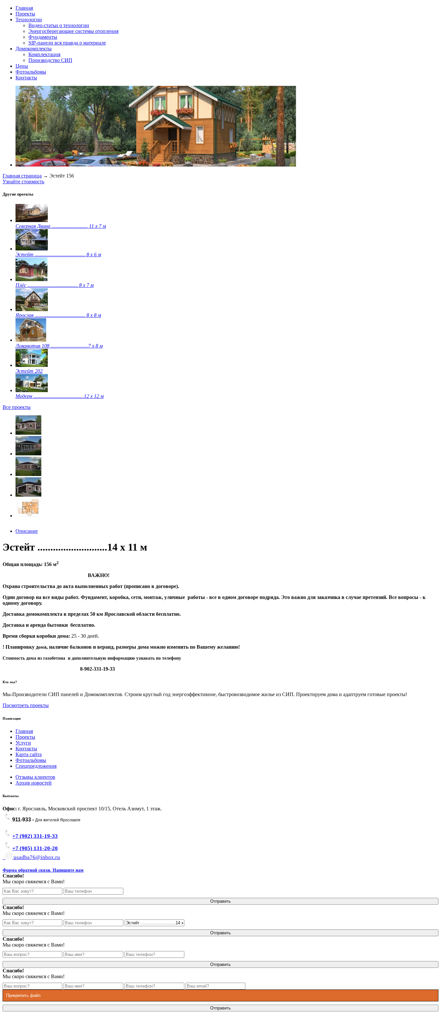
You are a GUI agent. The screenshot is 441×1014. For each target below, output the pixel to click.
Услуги (23, 742)
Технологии (28, 19)
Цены (21, 66)
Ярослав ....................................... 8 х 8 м (58, 315)
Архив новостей (33, 783)
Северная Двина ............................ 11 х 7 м (60, 226)
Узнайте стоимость (23, 181)
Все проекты (17, 407)
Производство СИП (50, 60)
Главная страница (22, 175)
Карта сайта (28, 754)
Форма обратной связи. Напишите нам (43, 870)
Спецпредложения (35, 766)
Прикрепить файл (23, 995)
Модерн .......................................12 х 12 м (59, 396)
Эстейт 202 (29, 371)
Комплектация (44, 54)
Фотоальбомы (30, 72)
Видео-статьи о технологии (58, 25)
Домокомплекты (33, 48)
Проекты (25, 13)
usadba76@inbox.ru (36, 857)
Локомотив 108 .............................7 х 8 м (59, 346)
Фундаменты (42, 37)
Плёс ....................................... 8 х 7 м (54, 285)
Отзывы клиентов (35, 777)
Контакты (26, 77)
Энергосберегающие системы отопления (73, 31)
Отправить (220, 901)
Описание (26, 531)
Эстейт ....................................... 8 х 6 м (58, 254)
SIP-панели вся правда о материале (67, 43)
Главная (24, 8)
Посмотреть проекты (26, 705)
